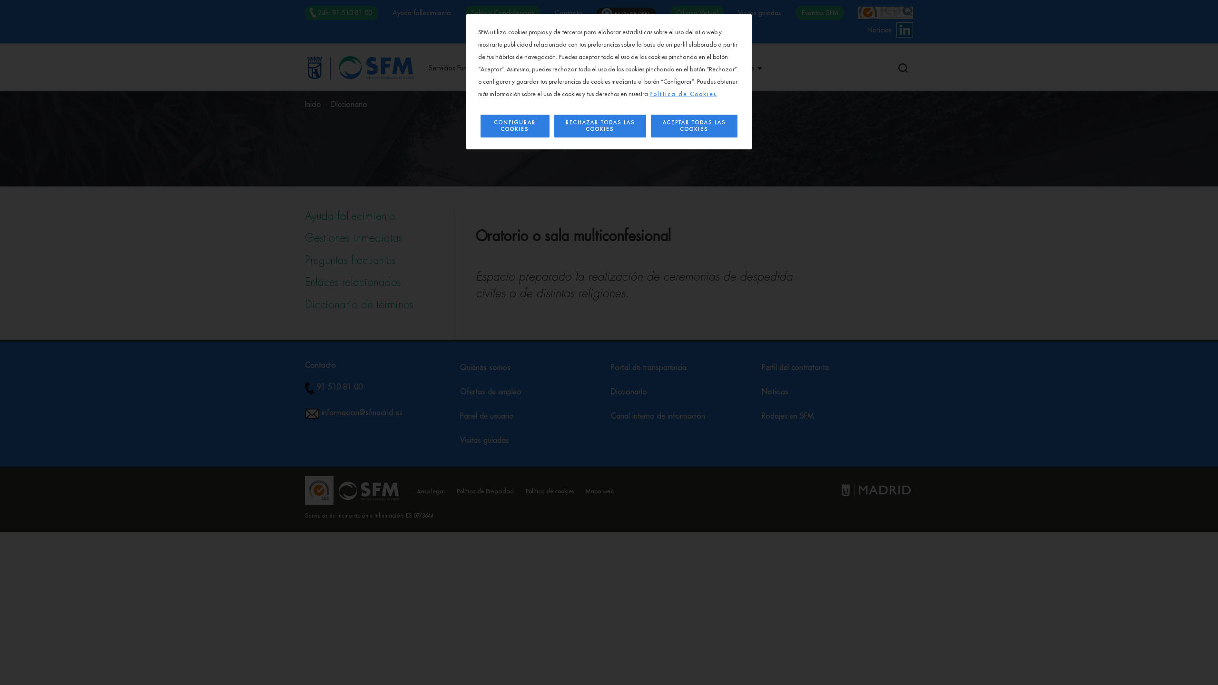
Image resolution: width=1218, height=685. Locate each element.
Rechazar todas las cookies (600, 126)
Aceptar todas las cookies (694, 126)
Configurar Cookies (515, 126)
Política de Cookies (683, 94)
